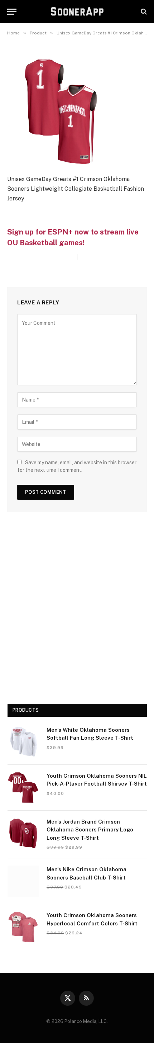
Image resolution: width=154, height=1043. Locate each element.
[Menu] (11, 12)
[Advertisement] (77, 611)
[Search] (143, 12)
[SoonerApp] (77, 11)
